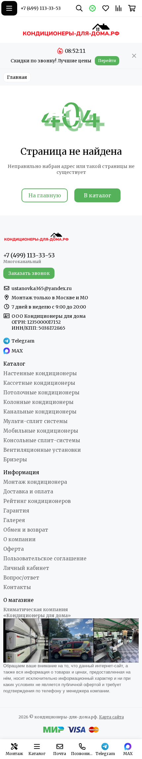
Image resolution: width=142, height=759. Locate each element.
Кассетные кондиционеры (39, 383)
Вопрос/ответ (21, 578)
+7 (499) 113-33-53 (40, 8)
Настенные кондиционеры (40, 373)
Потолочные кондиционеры (41, 392)
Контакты (17, 587)
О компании (19, 539)
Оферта (13, 549)
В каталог (97, 195)
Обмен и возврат (25, 530)
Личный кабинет (26, 568)
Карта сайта (111, 716)
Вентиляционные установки (42, 450)
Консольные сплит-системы (41, 440)
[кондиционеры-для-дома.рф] (71, 29)
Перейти (107, 60)
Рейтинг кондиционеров (37, 501)
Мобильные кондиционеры (40, 431)
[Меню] (9, 8)
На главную (44, 195)
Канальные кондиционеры (39, 412)
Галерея (14, 520)
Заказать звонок (29, 273)
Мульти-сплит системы (35, 421)
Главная (17, 77)
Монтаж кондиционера (35, 482)
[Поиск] (79, 8)
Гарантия (16, 511)
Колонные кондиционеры (38, 402)
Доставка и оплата (28, 491)
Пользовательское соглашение (45, 558)
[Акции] (92, 8)
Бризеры (15, 459)
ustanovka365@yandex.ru (42, 288)
